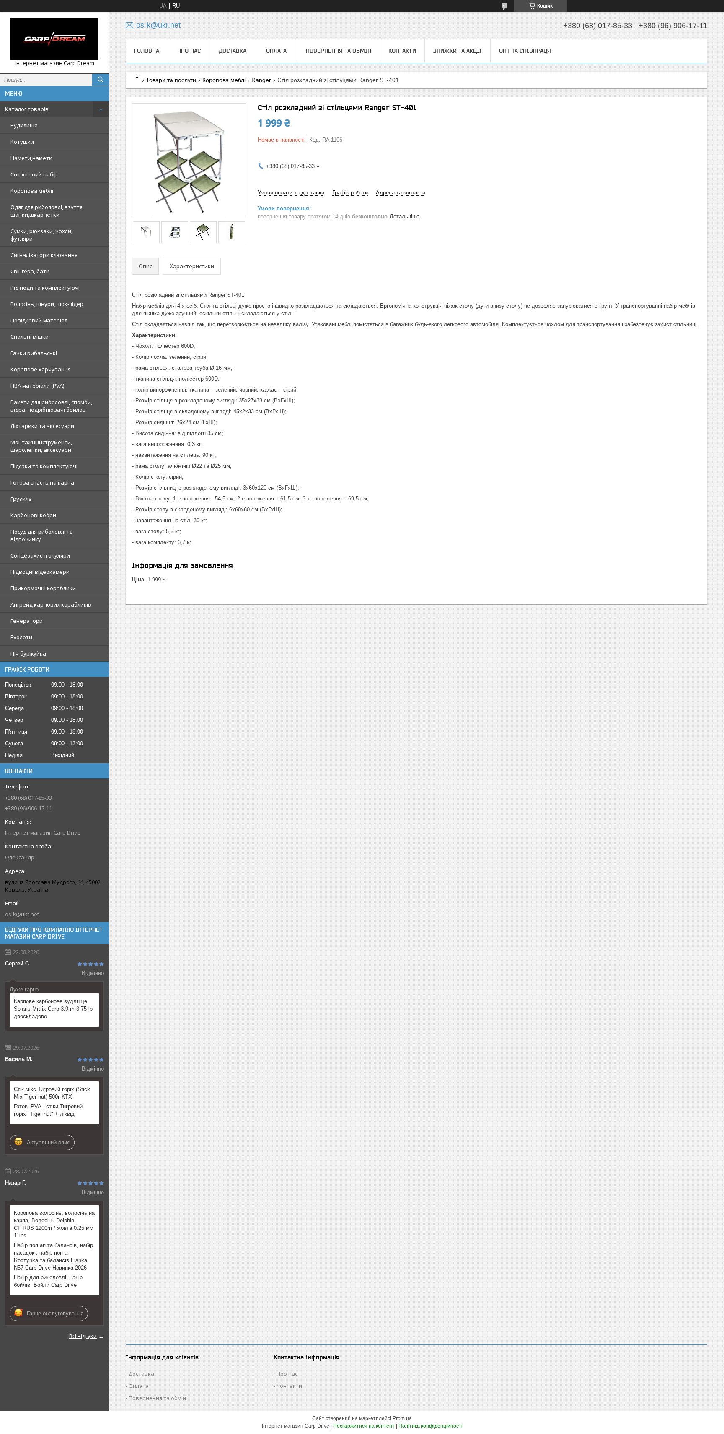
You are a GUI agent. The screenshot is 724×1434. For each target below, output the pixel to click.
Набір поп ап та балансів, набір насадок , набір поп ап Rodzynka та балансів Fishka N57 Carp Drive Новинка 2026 (53, 1256)
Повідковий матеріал (38, 320)
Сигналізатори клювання (44, 255)
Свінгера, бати (29, 271)
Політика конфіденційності (430, 1426)
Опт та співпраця (525, 50)
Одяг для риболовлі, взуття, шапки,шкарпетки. (47, 210)
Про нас (189, 50)
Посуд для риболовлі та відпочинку (41, 535)
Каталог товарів (27, 109)
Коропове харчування (40, 369)
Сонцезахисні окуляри (40, 555)
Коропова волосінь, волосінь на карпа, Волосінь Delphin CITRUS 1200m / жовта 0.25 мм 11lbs (54, 1224)
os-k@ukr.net (22, 914)
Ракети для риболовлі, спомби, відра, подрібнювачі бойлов (51, 405)
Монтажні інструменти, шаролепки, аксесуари (41, 446)
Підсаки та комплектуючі (44, 466)
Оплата (276, 50)
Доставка (232, 50)
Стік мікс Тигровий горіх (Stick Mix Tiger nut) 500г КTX (52, 1093)
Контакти (402, 50)
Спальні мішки (29, 336)
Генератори (26, 621)
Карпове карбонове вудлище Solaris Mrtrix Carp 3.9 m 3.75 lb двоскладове (53, 1008)
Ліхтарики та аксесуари (42, 426)
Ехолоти (21, 637)
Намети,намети (31, 158)
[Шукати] (100, 79)
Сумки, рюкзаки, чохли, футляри (41, 234)
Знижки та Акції (457, 50)
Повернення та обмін (338, 50)
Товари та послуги (171, 80)
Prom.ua (402, 1418)
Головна (146, 50)
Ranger (261, 80)
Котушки (22, 141)
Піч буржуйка (28, 653)
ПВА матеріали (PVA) (37, 385)
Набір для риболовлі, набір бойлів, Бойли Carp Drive (48, 1281)
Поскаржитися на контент (364, 1426)
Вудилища (24, 125)
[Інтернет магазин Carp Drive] (54, 39)
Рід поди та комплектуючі (45, 287)
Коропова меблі (31, 190)
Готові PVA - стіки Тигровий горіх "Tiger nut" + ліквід (48, 1110)
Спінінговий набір (34, 174)
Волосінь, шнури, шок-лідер (46, 304)
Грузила (21, 499)
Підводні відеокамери (40, 572)
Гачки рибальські (33, 353)
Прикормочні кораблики (43, 588)
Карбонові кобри (33, 515)
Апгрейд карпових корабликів (50, 604)
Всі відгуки (83, 1336)
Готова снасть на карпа (42, 482)
